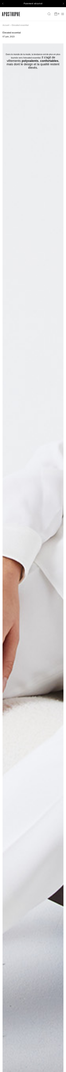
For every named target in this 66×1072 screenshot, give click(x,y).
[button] (2, 3)
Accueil (6, 25)
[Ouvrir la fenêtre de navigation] (61, 14)
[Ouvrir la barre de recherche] (49, 14)
